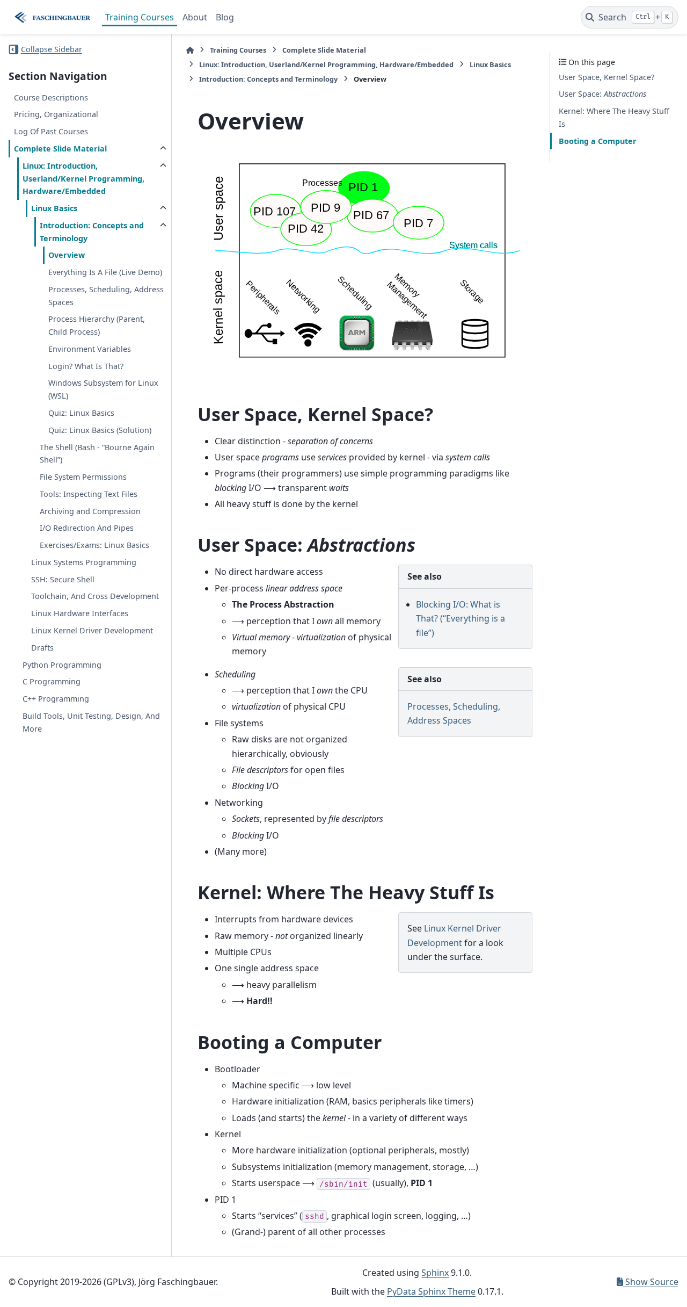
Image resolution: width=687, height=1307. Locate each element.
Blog (225, 17)
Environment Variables (89, 349)
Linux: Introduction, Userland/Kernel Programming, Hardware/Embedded (83, 179)
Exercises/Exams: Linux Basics (94, 545)
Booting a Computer (598, 141)
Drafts (42, 647)
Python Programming (62, 665)
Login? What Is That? (85, 366)
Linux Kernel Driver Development (92, 630)
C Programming (52, 681)
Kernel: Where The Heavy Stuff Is (614, 117)
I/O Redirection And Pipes (87, 528)
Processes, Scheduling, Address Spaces (106, 295)
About (194, 17)
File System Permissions (83, 477)
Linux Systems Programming (83, 562)
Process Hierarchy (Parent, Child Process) (96, 325)
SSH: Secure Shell (62, 579)
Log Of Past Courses (51, 131)
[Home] (190, 50)
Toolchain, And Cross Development (95, 596)
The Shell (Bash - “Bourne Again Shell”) (97, 453)
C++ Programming (56, 699)
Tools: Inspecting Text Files (88, 494)
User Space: (602, 94)
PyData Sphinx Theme (431, 1291)
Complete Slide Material (60, 148)
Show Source (650, 1282)
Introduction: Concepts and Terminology (92, 231)
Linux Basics (54, 208)
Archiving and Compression (90, 511)
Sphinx (435, 1273)
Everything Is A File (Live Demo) (105, 272)
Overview (66, 255)
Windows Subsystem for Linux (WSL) (103, 389)
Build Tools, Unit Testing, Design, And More (91, 722)
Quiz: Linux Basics (81, 413)
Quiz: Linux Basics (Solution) (99, 430)
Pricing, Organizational (56, 115)
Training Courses (139, 17)
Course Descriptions (51, 97)
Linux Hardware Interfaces (79, 613)
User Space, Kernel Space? (606, 77)
